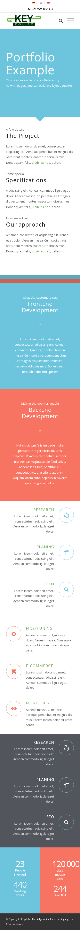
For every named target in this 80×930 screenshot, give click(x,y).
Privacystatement (15, 924)
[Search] (59, 21)
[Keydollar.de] (33, 21)
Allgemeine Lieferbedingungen (54, 919)
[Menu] (68, 21)
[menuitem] (33, 2)
